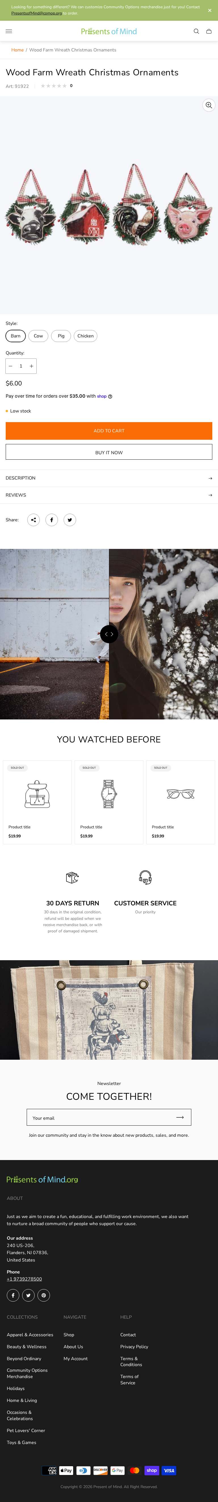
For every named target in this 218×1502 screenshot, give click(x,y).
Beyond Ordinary (24, 1359)
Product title (19, 827)
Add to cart (109, 431)
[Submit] (182, 1117)
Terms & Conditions (131, 1362)
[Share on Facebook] (51, 520)
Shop (69, 1335)
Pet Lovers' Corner (26, 1431)
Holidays (16, 1388)
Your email (43, 1118)
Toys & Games (21, 1442)
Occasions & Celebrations (20, 1415)
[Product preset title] (37, 794)
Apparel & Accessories (30, 1335)
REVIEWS (16, 495)
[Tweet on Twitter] (70, 520)
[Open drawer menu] (9, 31)
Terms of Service (129, 1380)
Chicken (85, 336)
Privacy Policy (134, 1347)
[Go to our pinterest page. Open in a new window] (43, 1295)
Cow (38, 336)
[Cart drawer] (209, 31)
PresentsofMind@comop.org (36, 13)
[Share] (33, 520)
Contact (128, 1335)
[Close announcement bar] (209, 10)
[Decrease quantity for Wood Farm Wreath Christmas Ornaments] (10, 366)
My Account (76, 1359)
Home (17, 50)
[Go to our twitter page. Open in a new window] (28, 1295)
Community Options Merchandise (27, 1373)
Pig (61, 336)
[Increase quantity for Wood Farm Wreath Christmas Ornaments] (31, 366)
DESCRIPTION (20, 478)
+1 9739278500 (24, 1279)
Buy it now (109, 453)
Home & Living (22, 1400)
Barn (15, 336)
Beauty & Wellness (27, 1347)
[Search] (196, 31)
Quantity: (15, 353)
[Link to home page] (42, 1180)
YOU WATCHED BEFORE (109, 740)
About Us (73, 1347)
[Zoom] (209, 105)
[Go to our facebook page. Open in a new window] (13, 1295)
